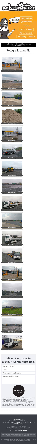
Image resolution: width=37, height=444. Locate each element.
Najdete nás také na (18, 430)
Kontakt (32, 37)
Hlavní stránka (26, 18)
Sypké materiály (26, 22)
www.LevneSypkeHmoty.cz (18, 439)
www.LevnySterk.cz (12, 440)
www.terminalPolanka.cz (24, 440)
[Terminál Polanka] (12, 72)
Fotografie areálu (26, 29)
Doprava (26, 25)
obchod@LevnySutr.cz (12, 427)
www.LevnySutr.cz (5, 439)
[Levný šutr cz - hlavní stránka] (18, 9)
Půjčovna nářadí (26, 33)
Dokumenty (21, 37)
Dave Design (27, 435)
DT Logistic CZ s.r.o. (30, 434)
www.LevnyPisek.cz (31, 439)
